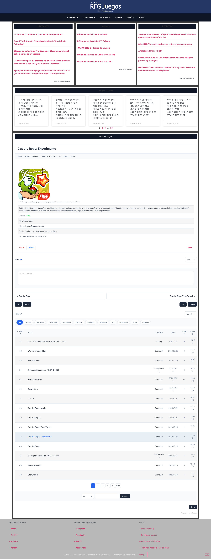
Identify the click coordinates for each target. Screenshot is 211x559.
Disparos (40, 322)
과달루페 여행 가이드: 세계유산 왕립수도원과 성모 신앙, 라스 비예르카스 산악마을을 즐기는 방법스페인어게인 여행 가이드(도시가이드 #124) (106, 108)
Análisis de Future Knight (150, 51)
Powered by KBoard (189, 513)
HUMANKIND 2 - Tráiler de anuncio (93, 48)
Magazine (71, 17)
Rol (113, 322)
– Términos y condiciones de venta (154, 548)
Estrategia (53, 322)
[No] (207, 554)
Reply (27, 304)
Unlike (31, 248)
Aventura (103, 322)
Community (88, 17)
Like (21, 248)
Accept (142, 554)
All (20, 322)
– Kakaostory (80, 548)
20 (111, 128)
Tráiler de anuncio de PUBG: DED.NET (95, 61)
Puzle (135, 322)
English (118, 17)
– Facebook (79, 535)
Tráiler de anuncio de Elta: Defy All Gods (96, 54)
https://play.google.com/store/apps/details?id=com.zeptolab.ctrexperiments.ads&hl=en (54, 202)
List (18, 304)
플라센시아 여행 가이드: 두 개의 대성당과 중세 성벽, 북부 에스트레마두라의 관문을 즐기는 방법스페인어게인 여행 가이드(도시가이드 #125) (69, 108)
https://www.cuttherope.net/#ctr (44, 231)
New (193, 507)
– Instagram (79, 529)
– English (13, 535)
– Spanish (13, 541)
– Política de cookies (148, 535)
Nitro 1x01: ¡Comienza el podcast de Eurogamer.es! (38, 34)
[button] (43, 26)
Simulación (66, 322)
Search (125, 496)
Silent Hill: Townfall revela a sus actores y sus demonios (165, 44)
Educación (123, 322)
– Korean (13, 548)
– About (12, 529)
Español (130, 17)
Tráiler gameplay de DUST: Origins (93, 41)
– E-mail (77, 541)
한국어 (141, 17)
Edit (183, 304)
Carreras (90, 322)
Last (118, 485)
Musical (145, 322)
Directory (104, 17)
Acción (28, 322)
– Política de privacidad (149, 541)
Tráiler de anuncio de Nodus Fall (92, 34)
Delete (192, 304)
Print (190, 248)
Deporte (79, 322)
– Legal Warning (146, 529)
